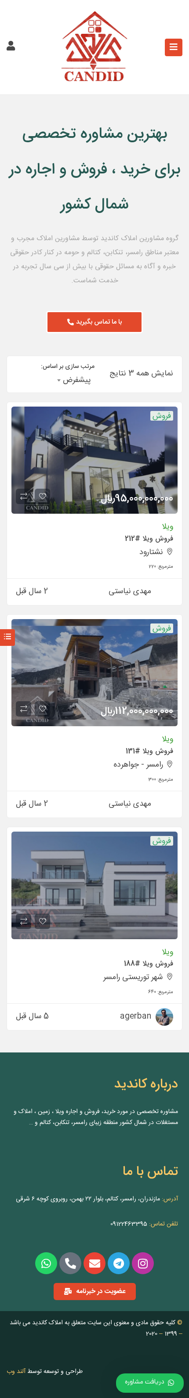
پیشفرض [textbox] (77, 380)
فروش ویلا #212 (149, 539)
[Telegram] (119, 1263)
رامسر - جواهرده (138, 764)
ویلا (167, 526)
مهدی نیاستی (130, 591)
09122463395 (128, 1224)
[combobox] (74, 380)
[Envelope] (94, 1263)
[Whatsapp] (46, 1263)
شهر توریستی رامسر (133, 977)
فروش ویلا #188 (148, 964)
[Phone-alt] (70, 1263)
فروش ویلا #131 (149, 751)
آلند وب (16, 1371)
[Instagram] (143, 1263)
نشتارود (151, 552)
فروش (162, 416)
